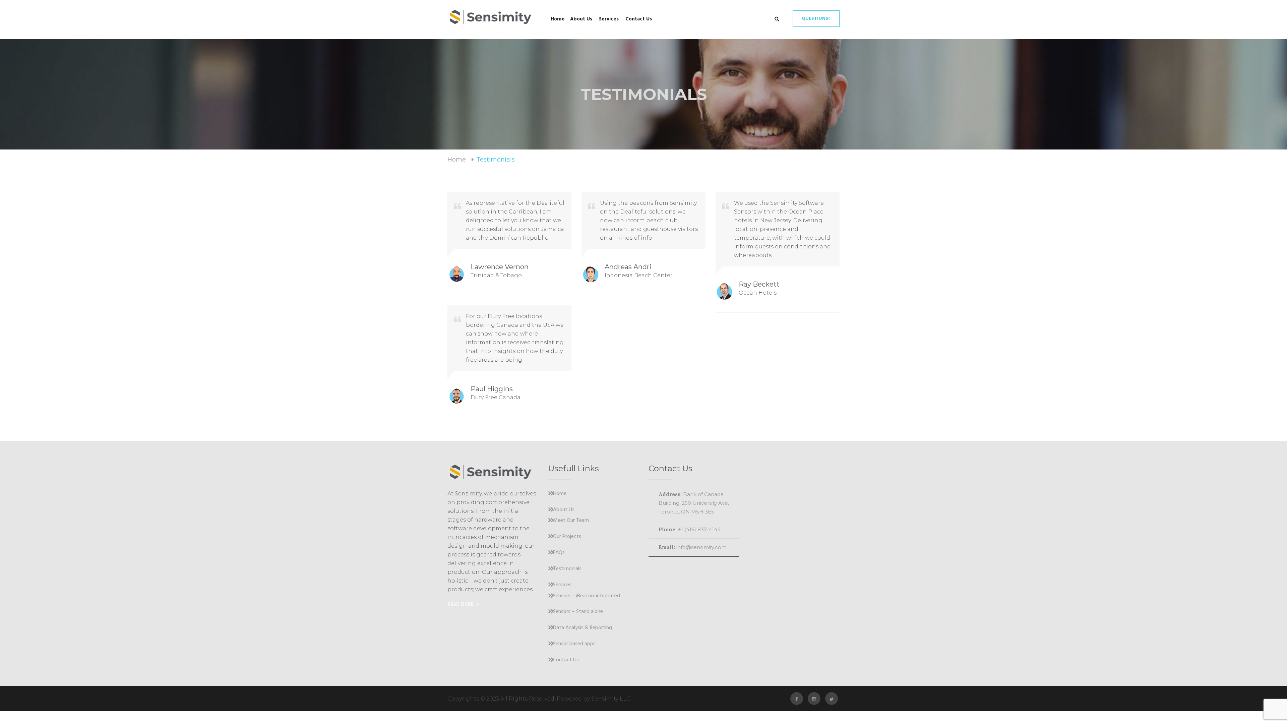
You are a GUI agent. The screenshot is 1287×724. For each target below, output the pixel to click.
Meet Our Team (571, 521)
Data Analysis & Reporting (582, 628)
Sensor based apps (574, 644)
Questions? (816, 18)
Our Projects (567, 537)
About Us (581, 19)
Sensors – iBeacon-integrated (586, 596)
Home (558, 19)
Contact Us (638, 19)
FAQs (559, 553)
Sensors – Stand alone (578, 612)
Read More (460, 604)
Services (609, 19)
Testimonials (567, 569)
